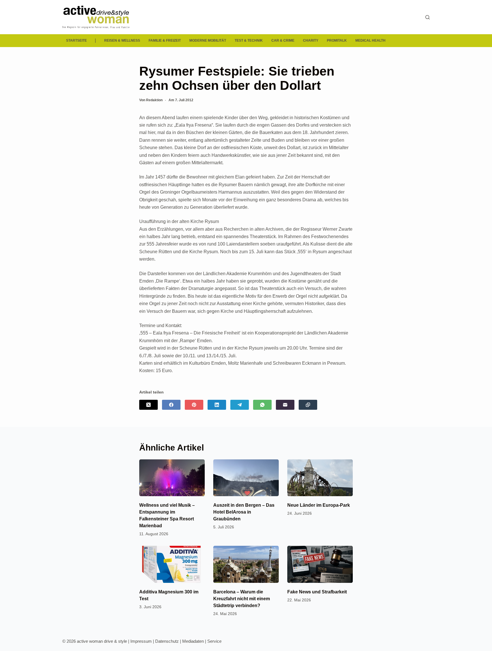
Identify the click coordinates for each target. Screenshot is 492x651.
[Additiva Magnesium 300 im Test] (172, 564)
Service (214, 641)
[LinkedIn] (217, 405)
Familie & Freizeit (165, 40)
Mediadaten (193, 641)
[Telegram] (239, 405)
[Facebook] (171, 405)
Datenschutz (167, 641)
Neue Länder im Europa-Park (318, 505)
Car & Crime (282, 40)
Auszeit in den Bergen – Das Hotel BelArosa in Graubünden (243, 512)
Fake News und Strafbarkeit (317, 591)
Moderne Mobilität (207, 40)
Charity (310, 40)
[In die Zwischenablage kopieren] (308, 405)
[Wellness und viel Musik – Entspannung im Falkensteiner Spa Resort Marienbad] (172, 477)
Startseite (76, 40)
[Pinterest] (194, 405)
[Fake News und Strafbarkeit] (320, 564)
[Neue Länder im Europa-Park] (320, 477)
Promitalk (337, 40)
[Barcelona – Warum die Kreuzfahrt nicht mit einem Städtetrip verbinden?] (246, 564)
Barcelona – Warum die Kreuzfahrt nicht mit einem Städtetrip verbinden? (241, 598)
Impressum (141, 641)
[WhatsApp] (262, 405)
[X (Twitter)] (148, 405)
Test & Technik (249, 40)
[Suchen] (427, 17)
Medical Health (370, 40)
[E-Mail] (285, 405)
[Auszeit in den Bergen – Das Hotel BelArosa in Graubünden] (246, 477)
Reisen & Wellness (122, 40)
